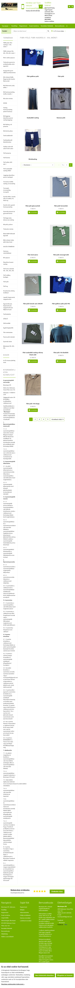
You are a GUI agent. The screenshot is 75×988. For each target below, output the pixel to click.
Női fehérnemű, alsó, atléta (9, 86)
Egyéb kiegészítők (8, 328)
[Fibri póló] (61, 57)
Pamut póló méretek (9, 337)
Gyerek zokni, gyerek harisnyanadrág (9, 206)
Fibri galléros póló (33, 76)
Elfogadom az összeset (64, 975)
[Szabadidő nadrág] (33, 99)
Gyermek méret (7, 341)
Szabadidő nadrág (33, 118)
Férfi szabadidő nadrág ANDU (7, 169)
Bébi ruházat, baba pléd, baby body (8, 241)
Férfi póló (6, 281)
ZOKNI (5, 103)
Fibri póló (61, 76)
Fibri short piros (33, 255)
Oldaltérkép (4, 934)
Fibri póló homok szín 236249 (33, 304)
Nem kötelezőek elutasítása (44, 975)
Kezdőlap (14, 26)
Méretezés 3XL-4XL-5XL (9, 347)
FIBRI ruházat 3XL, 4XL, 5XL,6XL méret (9, 52)
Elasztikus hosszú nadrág (8, 263)
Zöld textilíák (6, 323)
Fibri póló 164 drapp (32, 404)
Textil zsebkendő (8, 135)
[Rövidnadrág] (33, 140)
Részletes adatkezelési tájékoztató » (13, 984)
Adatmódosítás (24, 912)
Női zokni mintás (8, 98)
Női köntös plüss (8, 131)
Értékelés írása (57, 891)
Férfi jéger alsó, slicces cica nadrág (8, 219)
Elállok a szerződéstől (7, 936)
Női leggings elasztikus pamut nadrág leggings (8, 118)
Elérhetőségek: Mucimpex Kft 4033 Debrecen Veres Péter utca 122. (8, 923)
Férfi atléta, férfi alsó (7, 163)
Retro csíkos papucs (9, 57)
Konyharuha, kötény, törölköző (9, 291)
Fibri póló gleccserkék (33, 206)
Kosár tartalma (34, 26)
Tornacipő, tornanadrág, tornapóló (7, 190)
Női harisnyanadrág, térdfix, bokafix (9, 93)
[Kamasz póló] (61, 99)
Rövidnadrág (33, 159)
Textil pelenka (7, 314)
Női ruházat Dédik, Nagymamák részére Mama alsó (9, 79)
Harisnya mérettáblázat (7, 252)
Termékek (5, 26)
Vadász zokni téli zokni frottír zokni (8, 147)
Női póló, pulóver (8, 224)
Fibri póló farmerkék (61, 206)
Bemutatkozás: (5, 931)
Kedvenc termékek (25, 918)
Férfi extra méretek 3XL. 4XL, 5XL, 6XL (8, 269)
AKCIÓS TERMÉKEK (8, 246)
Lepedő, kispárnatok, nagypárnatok (9, 298)
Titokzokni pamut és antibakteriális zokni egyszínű (9, 64)
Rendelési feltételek (47, 26)
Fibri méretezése (7, 332)
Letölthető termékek (25, 920)
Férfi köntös (6, 157)
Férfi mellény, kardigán (7, 276)
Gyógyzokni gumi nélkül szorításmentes (9, 71)
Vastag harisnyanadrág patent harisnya (7, 109)
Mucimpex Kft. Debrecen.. (8, 907)
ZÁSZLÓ (5, 318)
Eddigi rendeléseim (25, 915)
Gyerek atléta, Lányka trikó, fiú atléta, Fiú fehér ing (9, 198)
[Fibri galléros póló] (33, 57)
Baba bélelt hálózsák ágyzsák (9, 234)
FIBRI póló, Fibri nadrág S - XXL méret (7, 44)
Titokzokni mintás (8, 229)
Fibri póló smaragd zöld (61, 255)
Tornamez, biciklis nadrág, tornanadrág (9, 182)
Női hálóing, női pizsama (7, 125)
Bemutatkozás (59, 26)
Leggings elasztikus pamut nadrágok (8, 176)
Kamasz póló (61, 118)
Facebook (60, 920)
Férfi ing (5, 286)
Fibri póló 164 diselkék (61, 352)
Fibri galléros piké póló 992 (61, 304)
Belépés (22, 909)
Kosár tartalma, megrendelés (5, 917)
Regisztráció (23, 26)
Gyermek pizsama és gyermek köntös (9, 212)
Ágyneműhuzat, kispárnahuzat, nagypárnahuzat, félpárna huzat (8, 306)
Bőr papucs (6, 257)
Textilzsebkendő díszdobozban (7, 141)
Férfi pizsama (7, 153)
